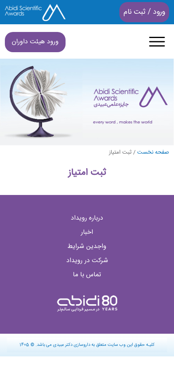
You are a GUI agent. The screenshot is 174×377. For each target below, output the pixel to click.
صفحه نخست (153, 152)
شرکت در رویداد (87, 260)
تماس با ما (87, 274)
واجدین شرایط (87, 246)
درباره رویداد (87, 218)
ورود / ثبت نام (144, 12)
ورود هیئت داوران (35, 41)
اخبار (87, 232)
